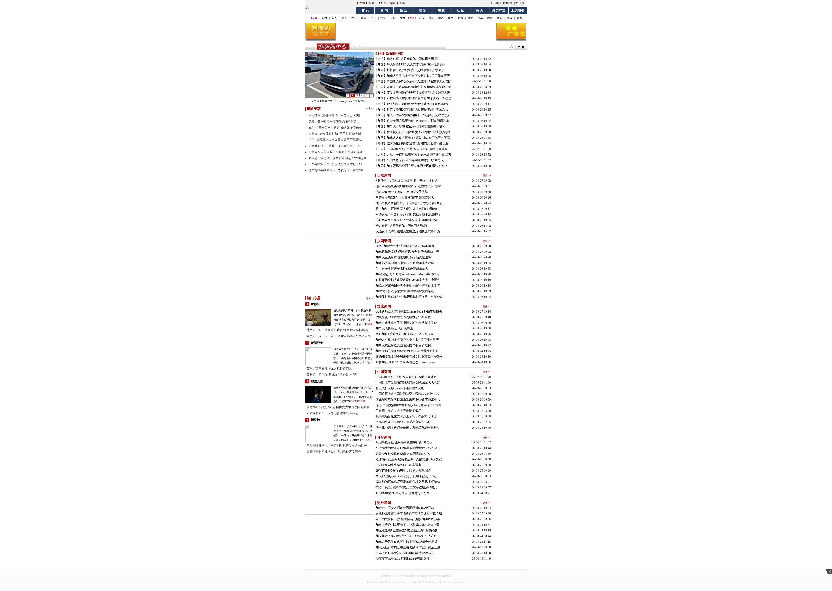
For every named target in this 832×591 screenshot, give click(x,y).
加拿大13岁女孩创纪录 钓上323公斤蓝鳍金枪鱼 (407, 351)
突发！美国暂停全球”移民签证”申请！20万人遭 (418, 92)
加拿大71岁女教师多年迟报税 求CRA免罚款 (405, 508)
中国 (383, 18)
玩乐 (421, 18)
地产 (441, 18)
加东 (373, 18)
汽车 (480, 18)
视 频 (441, 10)
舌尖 (431, 18)
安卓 (402, 3)
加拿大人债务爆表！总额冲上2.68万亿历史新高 (418, 137)
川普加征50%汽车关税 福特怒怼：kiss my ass (405, 362)
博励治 (315, 420)
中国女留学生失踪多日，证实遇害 (398, 465)
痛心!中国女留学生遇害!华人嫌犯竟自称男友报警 (409, 405)
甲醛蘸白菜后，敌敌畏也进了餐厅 (398, 410)
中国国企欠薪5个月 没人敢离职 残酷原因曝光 (417, 149)
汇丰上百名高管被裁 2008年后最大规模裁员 (405, 553)
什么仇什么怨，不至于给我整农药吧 (400, 388)
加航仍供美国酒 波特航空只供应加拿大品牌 (405, 263)
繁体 (371, 3)
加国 (363, 18)
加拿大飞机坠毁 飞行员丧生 (394, 328)
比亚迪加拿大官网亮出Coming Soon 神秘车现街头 (409, 311)
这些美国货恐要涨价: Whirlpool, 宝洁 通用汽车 (418, 120)
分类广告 (498, 10)
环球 (393, 18)
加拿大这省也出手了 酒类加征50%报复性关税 (406, 322)
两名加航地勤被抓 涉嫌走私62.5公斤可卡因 (405, 334)
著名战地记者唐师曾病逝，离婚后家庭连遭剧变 (407, 427)
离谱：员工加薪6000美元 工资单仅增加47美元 (406, 487)
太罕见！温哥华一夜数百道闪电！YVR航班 (337, 158)
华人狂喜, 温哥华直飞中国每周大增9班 (334, 115)
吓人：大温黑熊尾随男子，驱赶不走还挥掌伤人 (418, 115)
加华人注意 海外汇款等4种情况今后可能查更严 (418, 75)
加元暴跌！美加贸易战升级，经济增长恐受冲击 (407, 536)
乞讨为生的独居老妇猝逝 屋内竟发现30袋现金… (419, 143)
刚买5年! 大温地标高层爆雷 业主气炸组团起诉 (407, 180)
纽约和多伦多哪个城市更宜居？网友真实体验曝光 (409, 356)
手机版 (382, 3)
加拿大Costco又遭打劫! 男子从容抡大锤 (334, 133)
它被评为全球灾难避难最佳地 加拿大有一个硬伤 (419, 98)
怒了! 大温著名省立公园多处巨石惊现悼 (335, 140)
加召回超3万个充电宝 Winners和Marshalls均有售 (407, 274)
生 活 (403, 10)
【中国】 (381, 81)
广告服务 (496, 3)
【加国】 (381, 64)
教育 (460, 18)
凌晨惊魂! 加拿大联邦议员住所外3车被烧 (339, 101)
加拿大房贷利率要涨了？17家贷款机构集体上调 (407, 524)
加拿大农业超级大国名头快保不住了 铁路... (405, 345)
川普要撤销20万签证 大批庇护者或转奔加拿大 (417, 109)
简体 (362, 3)
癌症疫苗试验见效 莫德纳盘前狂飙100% (402, 558)
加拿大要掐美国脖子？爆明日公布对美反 (335, 152)
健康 (509, 18)
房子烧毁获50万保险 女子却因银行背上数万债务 (419, 132)
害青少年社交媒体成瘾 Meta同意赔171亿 (403, 453)
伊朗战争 (317, 342)
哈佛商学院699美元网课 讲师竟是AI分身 (403, 493)
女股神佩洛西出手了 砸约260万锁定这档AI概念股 (409, 513)
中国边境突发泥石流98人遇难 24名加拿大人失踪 (419, 81)
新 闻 (384, 10)
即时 (324, 18)
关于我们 (520, 3)
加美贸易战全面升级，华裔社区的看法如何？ (417, 166)
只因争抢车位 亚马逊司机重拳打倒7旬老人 (415, 160)
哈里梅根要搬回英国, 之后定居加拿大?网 (335, 170)
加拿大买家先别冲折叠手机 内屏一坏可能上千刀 (408, 285)
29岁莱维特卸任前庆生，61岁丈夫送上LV (403, 470)
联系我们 (508, 3)
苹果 (392, 3)
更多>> (370, 108)
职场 (499, 18)
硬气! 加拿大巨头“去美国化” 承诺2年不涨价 (405, 246)
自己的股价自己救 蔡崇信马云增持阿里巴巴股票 (408, 519)
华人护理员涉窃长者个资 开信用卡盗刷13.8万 (406, 476)
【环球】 (381, 143)
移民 (450, 18)
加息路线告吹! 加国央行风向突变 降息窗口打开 (407, 251)
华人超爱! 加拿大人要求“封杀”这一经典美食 (416, 64)
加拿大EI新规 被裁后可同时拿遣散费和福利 (416, 126)
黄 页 (479, 10)
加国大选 (317, 381)
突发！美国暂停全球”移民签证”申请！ (333, 121)
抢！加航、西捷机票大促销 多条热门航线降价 (417, 104)
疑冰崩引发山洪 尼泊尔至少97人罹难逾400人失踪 (409, 459)
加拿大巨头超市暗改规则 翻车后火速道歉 (403, 257)
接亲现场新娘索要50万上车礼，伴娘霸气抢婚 (406, 416)
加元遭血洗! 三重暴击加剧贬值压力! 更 (334, 146)
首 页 (365, 10)
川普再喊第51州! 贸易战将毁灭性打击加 (335, 164)
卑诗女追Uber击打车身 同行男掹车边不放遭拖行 (408, 214)
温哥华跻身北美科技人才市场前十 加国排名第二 (408, 220)
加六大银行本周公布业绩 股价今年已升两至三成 (408, 547)
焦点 (334, 18)
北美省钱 (517, 10)
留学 (470, 18)
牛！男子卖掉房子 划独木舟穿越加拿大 (402, 268)
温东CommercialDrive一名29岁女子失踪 (402, 192)
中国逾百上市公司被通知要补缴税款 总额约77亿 (408, 394)
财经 (402, 18)
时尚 (519, 18)
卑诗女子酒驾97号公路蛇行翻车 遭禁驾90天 (405, 197)
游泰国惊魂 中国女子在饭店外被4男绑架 (403, 422)
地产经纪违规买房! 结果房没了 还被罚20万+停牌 (408, 186)
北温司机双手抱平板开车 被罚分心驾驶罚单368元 (409, 203)
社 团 (460, 10)
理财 (489, 18)
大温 (353, 18)
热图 (344, 18)
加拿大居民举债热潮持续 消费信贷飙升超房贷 (406, 541)
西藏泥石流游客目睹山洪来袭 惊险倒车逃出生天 (419, 87)
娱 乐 (422, 10)
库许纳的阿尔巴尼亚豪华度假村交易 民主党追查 (408, 482)
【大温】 (381, 58)
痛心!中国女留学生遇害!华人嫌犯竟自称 (335, 127)
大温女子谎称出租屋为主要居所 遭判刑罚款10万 (419, 154)
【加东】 (381, 75)
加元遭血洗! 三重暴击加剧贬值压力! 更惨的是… (408, 530)
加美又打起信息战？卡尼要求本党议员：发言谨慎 (409, 296)
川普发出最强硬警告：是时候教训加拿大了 (415, 70)
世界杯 (315, 304)
